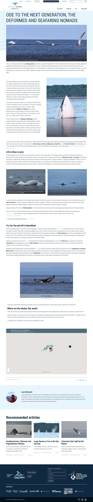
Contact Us (28, 1)
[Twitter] (80, 380)
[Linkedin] (83, 380)
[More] (85, 380)
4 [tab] (49, 299)
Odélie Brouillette (9, 454)
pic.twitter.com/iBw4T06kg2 (13, 215)
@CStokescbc (10, 213)
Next (71, 280)
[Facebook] (78, 380)
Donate (37, 1)
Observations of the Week (11, 379)
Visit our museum (32, 472)
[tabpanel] (46, 280)
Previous (21, 280)
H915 (27, 241)
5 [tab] (51, 299)
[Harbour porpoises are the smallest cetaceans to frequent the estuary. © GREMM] (67, 182)
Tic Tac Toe (60, 229)
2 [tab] (45, 299)
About (21, 1)
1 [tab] (42, 299)
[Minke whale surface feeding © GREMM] (66, 107)
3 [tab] (47, 299)
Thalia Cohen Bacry (65, 454)
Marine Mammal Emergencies (51, 1)
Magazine (84, 9)
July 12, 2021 (30, 219)
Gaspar (37, 248)
